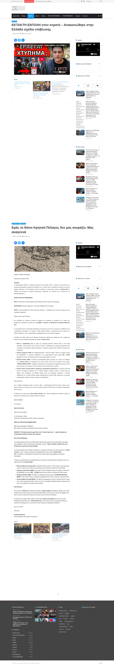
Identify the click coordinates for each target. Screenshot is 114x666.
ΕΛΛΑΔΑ (61, 613)
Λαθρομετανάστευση (69, 621)
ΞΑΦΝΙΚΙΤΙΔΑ (62, 624)
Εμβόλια (73, 616)
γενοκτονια (68, 629)
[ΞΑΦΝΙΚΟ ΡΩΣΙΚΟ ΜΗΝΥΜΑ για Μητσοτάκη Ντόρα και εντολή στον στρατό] (23, 85)
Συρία (68, 624)
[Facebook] (15, 40)
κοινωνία (15, 649)
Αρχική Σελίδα (16, 16)
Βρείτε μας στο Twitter (84, 75)
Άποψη (43, 16)
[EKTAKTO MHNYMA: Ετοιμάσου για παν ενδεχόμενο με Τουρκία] (45, 616)
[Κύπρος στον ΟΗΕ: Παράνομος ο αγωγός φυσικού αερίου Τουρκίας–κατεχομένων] (38, 620)
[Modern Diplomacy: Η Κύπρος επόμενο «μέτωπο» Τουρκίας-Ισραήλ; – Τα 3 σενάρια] (80, 191)
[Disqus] (42, 126)
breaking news (16, 632)
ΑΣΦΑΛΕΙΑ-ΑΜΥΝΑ (63, 610)
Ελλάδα (30, 16)
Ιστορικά (78, 16)
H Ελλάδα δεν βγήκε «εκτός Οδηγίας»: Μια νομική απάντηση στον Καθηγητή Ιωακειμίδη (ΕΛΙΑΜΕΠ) (57, 1)
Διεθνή (36, 16)
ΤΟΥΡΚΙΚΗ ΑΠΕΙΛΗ (63, 626)
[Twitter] (19, 40)
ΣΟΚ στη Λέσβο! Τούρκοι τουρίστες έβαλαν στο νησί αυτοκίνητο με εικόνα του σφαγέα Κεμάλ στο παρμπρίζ (93, 94)
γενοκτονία (61, 629)
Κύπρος (24, 16)
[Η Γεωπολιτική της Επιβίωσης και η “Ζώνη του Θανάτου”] (61, 88)
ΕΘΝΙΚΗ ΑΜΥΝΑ (73, 610)
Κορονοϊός (65, 618)
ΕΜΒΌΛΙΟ (67, 613)
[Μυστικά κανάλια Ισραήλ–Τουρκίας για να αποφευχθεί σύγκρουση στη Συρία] (52, 620)
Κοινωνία (85, 16)
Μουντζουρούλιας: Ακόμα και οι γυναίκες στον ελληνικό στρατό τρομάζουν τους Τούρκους (40, 93)
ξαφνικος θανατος (62, 631)
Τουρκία (71, 626)
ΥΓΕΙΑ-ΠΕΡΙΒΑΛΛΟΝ (68, 16)
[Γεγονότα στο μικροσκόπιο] (18, 8)
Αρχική (100, 663)
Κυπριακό (72, 618)
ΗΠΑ (60, 618)
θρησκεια (15, 644)
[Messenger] (23, 40)
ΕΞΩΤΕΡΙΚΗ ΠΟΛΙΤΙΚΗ (64, 616)
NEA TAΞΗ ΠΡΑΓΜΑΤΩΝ (53, 16)
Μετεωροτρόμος (16, 654)
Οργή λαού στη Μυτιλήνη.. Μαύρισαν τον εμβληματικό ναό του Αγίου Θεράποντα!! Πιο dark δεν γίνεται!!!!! (93, 133)
